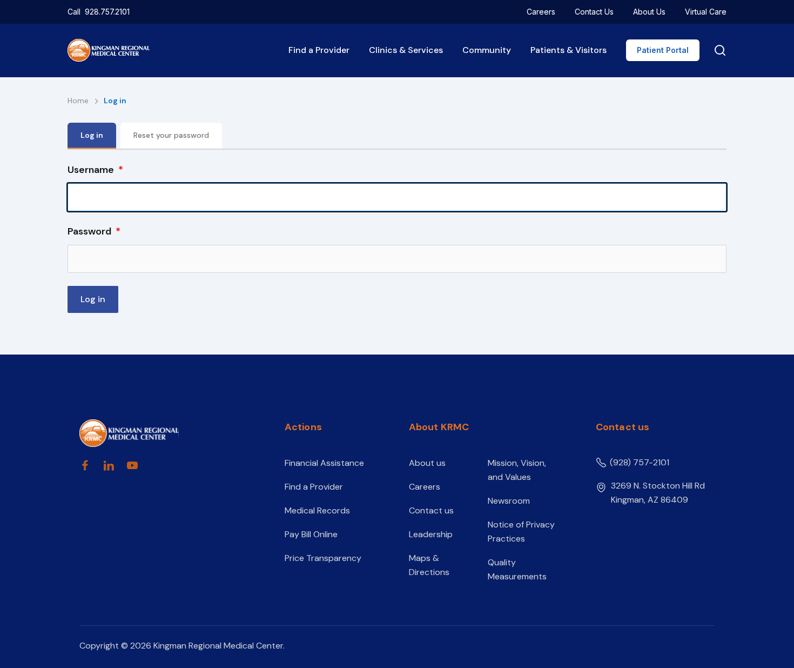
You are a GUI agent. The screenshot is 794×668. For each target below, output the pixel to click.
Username (91, 169)
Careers (541, 11)
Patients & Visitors (568, 50)
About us (427, 463)
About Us (649, 11)
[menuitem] (541, 11)
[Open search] (717, 50)
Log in (91, 135)
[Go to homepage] (163, 433)
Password (89, 231)
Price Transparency (323, 558)
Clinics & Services (406, 50)
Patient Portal (663, 50)
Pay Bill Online (311, 534)
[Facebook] (84, 465)
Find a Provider (318, 50)
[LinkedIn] (108, 465)
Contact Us (594, 11)
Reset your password (171, 135)
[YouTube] (132, 465)
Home (79, 100)
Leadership (431, 534)
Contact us (431, 510)
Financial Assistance (324, 463)
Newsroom (509, 500)
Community (486, 50)
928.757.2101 (107, 11)
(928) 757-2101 (639, 462)
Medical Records (317, 510)
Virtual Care (705, 11)
